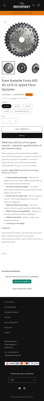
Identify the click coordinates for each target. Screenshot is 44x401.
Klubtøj (7, 333)
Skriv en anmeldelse (21, 281)
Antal (3, 116)
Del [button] (5, 253)
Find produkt (9, 302)
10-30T (17, 106)
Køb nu (22, 135)
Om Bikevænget (10, 307)
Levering (13, 98)
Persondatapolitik (11, 322)
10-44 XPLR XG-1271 (22, 111)
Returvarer (8, 327)
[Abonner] (33, 380)
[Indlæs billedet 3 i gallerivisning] (35, 68)
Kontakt (7, 317)
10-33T (27, 106)
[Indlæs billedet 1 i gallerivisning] (8, 68)
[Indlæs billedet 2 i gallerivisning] (22, 68)
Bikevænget (19, 397)
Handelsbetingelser (12, 312)
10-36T (6, 111)
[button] (4, 5)
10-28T (6, 106)
